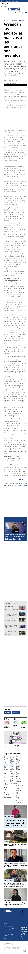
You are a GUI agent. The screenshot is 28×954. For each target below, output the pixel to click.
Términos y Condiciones (8, 943)
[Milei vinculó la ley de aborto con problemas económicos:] (18, 773)
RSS (22, 939)
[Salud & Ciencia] (15, 722)
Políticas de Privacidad (8, 944)
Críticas (18, 764)
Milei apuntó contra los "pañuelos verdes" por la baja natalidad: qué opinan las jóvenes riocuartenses (14, 884)
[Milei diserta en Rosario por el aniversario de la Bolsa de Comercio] (12, 766)
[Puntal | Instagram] (22, 916)
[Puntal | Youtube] (26, 12)
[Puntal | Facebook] (19, 12)
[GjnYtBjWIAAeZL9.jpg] (15, 84)
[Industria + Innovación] (7, 723)
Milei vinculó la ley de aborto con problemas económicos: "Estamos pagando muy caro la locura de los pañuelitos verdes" (20, 788)
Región (9, 929)
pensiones (7, 712)
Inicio (5, 926)
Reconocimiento (7, 900)
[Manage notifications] (24, 951)
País (9, 932)
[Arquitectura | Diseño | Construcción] (15, 737)
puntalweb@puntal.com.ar (11, 949)
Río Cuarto (5, 930)
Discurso (12, 764)
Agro (13, 928)
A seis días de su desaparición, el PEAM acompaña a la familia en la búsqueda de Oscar (11, 609)
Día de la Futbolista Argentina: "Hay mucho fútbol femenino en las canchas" (14, 904)
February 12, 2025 (20, 485)
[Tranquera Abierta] (24, 722)
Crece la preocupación (8, 816)
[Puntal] (8, 911)
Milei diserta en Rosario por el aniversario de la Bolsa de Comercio (15, 536)
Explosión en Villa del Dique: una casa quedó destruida (11, 633)
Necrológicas (11, 934)
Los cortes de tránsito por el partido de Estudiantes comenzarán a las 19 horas (11, 615)
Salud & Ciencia (15, 726)
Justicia (5, 861)
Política (5, 938)
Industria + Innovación (7, 726)
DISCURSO (6, 764)
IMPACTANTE (6, 841)
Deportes (6, 933)
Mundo (14, 926)
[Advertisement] (15, 118)
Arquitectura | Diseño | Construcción (15, 746)
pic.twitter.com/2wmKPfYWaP (14, 480)
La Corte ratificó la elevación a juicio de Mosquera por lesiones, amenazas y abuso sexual (15, 865)
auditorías (16, 712)
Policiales (6, 935)
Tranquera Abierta (24, 726)
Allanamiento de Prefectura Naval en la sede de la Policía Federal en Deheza (11, 621)
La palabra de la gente (8, 880)
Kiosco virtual (23, 934)
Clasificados (24, 937)
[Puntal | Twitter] (22, 12)
